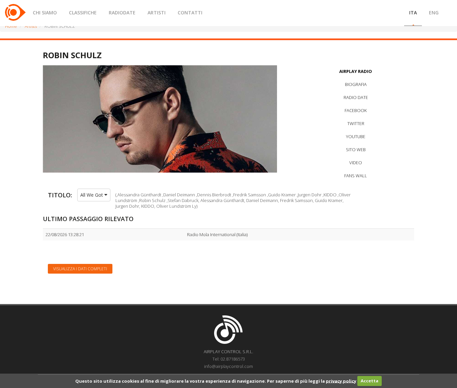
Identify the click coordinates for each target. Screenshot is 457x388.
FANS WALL (355, 176)
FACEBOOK (356, 110)
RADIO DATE (356, 97)
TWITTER (355, 123)
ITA (413, 12)
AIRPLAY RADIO (355, 71)
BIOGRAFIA (356, 84)
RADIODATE (122, 12)
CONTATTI (190, 12)
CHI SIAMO (45, 12)
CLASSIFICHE (83, 12)
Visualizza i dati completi (80, 269)
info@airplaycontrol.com (228, 366)
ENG (434, 12)
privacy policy (341, 381)
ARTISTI (157, 12)
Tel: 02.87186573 (228, 359)
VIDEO (355, 163)
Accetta (369, 381)
